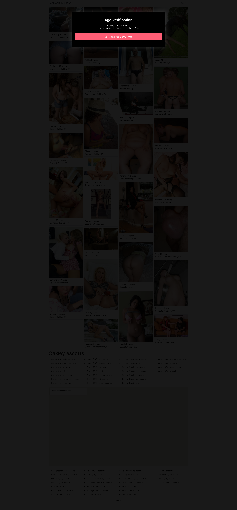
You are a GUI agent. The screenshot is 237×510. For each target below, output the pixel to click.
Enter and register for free (118, 37)
